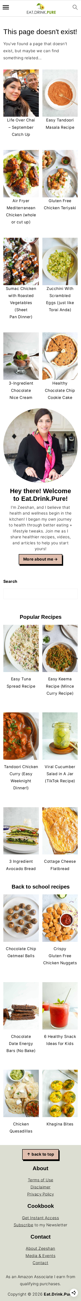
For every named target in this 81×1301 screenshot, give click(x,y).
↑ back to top (40, 1154)
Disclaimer (41, 1187)
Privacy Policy (40, 1194)
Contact (40, 1262)
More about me (38, 559)
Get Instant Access (40, 1218)
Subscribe (23, 1225)
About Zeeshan (40, 1248)
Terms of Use (40, 1180)
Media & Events (40, 1255)
